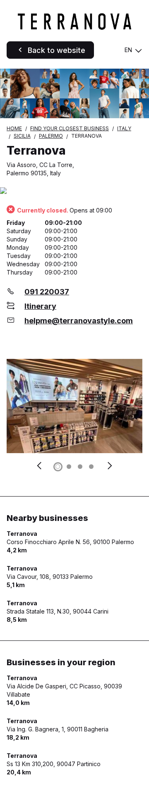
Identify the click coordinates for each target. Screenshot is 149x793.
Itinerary (40, 306)
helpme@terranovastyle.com (78, 320)
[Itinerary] (74, 191)
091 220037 (46, 291)
